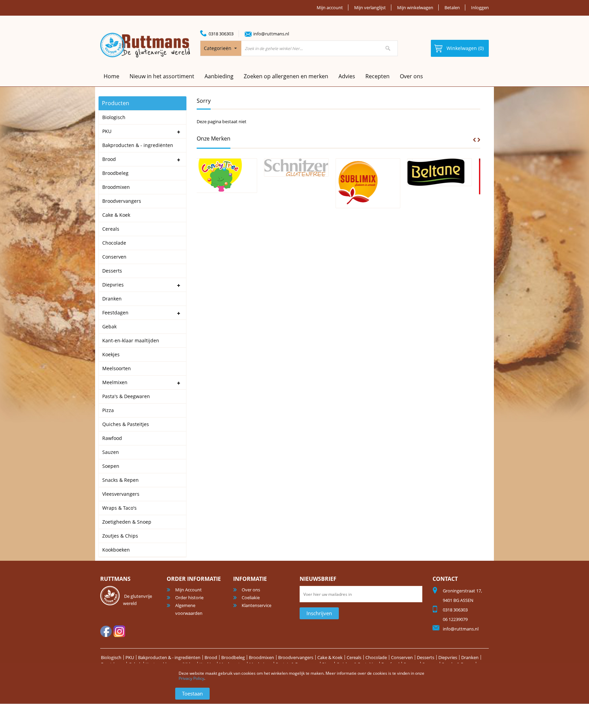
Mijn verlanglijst (370, 7)
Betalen (452, 7)
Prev (474, 140)
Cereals (354, 657)
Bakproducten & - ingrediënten (169, 657)
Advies (346, 76)
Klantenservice (256, 605)
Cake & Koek (330, 657)
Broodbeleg (233, 657)
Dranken (470, 657)
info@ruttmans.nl (271, 34)
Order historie (189, 597)
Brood (211, 657)
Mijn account (330, 7)
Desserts (425, 657)
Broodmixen (261, 657)
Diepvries (447, 657)
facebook (106, 631)
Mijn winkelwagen (415, 7)
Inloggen (480, 7)
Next (479, 140)
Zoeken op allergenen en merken (286, 76)
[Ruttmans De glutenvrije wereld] (145, 45)
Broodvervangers (295, 657)
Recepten (377, 76)
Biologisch (111, 657)
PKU (129, 657)
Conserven (402, 657)
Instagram (119, 631)
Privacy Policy (191, 678)
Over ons (411, 76)
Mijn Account (188, 590)
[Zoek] (387, 48)
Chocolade (376, 657)
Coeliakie (251, 597)
